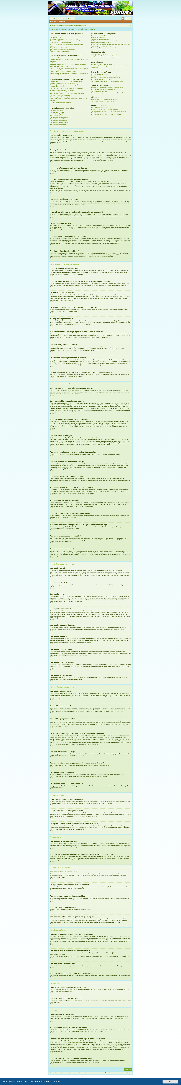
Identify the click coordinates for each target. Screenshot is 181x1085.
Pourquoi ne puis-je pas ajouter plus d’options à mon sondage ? (67, 88)
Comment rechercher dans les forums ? (102, 74)
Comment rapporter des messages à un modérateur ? (64, 97)
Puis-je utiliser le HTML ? (57, 112)
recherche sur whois (77, 1042)
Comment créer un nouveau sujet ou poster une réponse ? (66, 81)
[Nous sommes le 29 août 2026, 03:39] (130, 25)
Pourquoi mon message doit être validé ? (61, 102)
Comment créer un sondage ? (58, 86)
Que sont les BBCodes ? (57, 110)
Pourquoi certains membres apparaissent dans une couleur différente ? (110, 44)
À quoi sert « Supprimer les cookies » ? (61, 51)
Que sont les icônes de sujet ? (58, 124)
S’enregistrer (62, 21)
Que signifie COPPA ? (56, 37)
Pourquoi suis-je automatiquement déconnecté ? (63, 49)
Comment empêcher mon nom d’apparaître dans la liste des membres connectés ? (69, 60)
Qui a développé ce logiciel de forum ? (101, 107)
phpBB (89, 324)
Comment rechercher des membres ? (101, 79)
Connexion (53, 21)
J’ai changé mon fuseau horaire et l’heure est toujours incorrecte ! (68, 64)
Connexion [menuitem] (126, 19)
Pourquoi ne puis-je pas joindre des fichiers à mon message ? (67, 93)
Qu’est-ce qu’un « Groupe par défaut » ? (102, 46)
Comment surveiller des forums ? (100, 91)
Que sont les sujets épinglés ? (58, 120)
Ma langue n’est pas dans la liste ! (59, 66)
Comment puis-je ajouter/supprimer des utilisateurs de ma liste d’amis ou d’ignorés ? (110, 66)
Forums (72, 18)
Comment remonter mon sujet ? (58, 104)
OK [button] (170, 1081)
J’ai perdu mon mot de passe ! (58, 47)
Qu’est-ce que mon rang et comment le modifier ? (63, 71)
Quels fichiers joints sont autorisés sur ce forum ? (105, 99)
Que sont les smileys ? (56, 114)
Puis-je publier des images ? (58, 115)
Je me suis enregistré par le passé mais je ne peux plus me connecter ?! (66, 45)
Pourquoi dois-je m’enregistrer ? (58, 35)
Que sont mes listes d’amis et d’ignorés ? (102, 64)
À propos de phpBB (119, 1018)
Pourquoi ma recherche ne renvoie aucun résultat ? (105, 76)
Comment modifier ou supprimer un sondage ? (62, 90)
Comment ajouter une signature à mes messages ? (64, 85)
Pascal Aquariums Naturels (58, 18)
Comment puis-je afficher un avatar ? (60, 69)
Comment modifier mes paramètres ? (60, 57)
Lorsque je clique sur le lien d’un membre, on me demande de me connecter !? (69, 74)
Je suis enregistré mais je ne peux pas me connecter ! (65, 41)
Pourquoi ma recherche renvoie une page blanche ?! (105, 77)
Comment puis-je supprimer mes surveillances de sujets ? (107, 93)
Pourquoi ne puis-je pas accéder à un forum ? (62, 92)
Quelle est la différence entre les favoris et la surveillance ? (107, 87)
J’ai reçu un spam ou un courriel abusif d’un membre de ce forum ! (109, 57)
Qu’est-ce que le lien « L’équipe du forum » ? (103, 47)
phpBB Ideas (53, 1031)
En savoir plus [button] (55, 1081)
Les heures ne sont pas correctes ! (59, 63)
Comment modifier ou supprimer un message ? (63, 83)
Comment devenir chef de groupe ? (100, 42)
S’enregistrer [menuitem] (130, 19)
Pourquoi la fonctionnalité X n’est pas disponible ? (105, 109)
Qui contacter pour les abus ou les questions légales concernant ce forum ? (109, 111)
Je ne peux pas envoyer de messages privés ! (104, 54)
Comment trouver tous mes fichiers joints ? (103, 101)
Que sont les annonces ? (57, 119)
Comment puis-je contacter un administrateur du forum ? (106, 114)
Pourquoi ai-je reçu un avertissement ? (60, 95)
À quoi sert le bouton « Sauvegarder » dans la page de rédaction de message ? (68, 99)
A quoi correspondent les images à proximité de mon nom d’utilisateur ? (69, 68)
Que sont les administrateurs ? (99, 35)
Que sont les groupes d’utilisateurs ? (101, 39)
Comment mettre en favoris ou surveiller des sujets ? (105, 89)
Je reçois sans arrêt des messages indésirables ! (104, 56)
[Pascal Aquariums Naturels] (90, 8)
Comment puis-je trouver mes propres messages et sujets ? (107, 81)
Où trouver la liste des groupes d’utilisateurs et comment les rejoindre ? (110, 41)
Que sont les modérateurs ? (99, 37)
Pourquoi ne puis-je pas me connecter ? (61, 42)
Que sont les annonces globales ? (59, 117)
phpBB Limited (94, 1016)
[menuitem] (123, 18)
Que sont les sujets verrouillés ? (59, 122)
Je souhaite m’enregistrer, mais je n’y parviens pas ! (64, 39)
